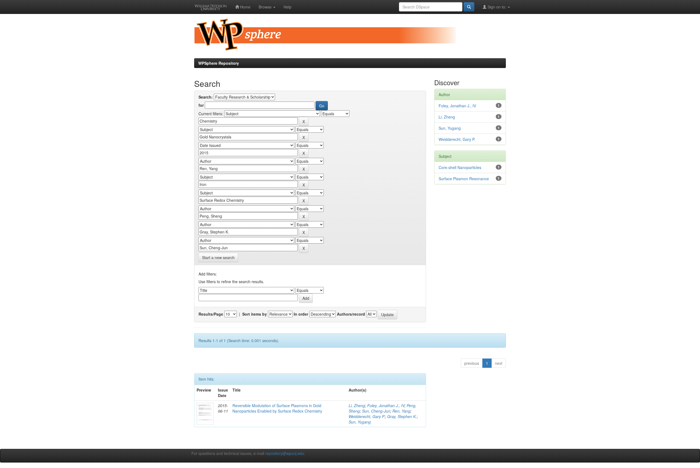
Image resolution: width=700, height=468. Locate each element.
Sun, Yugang (360, 422)
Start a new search (218, 257)
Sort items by (254, 314)
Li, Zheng (357, 405)
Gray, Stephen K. (402, 416)
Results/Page (211, 314)
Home (244, 7)
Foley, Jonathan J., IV (385, 405)
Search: (206, 97)
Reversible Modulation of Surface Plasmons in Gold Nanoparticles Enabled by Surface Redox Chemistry (277, 408)
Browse (266, 7)
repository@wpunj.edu (284, 453)
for (201, 105)
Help (287, 7)
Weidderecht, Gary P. (367, 416)
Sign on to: (496, 7)
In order (301, 314)
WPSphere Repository (218, 63)
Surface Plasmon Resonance (464, 178)
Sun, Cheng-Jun (376, 411)
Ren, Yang (401, 411)
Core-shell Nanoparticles (460, 167)
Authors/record (351, 314)
